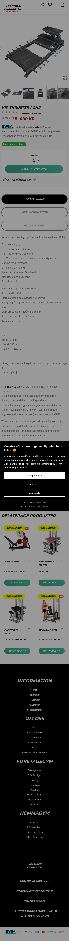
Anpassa (34, 484)
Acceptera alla (34, 475)
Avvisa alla (34, 493)
